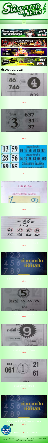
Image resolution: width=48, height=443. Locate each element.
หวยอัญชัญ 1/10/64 (24, 314)
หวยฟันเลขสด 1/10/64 (24, 350)
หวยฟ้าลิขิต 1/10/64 (24, 385)
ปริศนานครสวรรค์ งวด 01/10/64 (24, 207)
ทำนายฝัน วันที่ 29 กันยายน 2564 (24, 278)
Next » (34, 432)
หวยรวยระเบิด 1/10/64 (24, 99)
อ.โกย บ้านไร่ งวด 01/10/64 (24, 242)
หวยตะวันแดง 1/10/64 (24, 135)
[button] (24, 22)
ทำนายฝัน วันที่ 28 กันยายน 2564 (24, 421)
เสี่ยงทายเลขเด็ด (6, 430)
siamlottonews (33, 439)
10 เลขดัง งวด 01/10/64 (24, 171)
